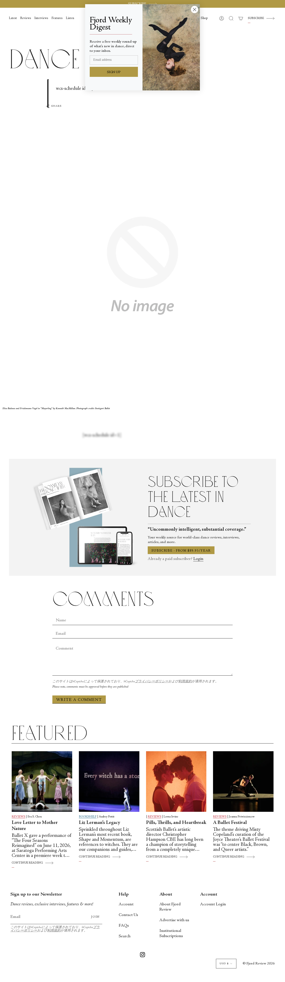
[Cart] (241, 18)
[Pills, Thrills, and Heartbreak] (176, 781)
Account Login (213, 904)
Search (124, 936)
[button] (204, 18)
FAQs (124, 926)
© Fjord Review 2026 (259, 964)
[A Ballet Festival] (243, 781)
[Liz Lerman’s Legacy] (109, 781)
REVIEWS (18, 816)
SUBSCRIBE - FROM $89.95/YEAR (181, 550)
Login (198, 559)
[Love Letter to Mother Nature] (42, 781)
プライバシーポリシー (151, 681)
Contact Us (128, 915)
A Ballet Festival (230, 822)
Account (126, 904)
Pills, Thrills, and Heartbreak (176, 822)
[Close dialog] (194, 9)
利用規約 (185, 681)
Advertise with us (174, 920)
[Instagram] (142, 955)
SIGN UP (114, 72)
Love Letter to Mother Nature (35, 825)
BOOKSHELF (88, 816)
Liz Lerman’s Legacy (99, 822)
